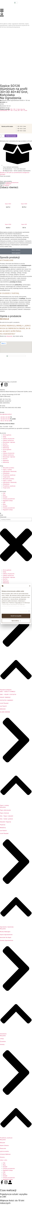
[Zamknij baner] (29, 585)
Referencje (6, 447)
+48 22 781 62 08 (5, 420)
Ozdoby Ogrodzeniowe (6, 940)
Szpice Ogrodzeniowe (6, 934)
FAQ (4, 493)
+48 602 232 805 (5, 417)
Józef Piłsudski (4, 703)
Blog (4, 495)
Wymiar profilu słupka (7, 126)
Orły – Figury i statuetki (6, 816)
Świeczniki (3, 1148)
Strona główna (3, 23)
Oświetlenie (6, 473)
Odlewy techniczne (8, 440)
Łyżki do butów (4, 1151)
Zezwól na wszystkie (16, 615)
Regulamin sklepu (8, 500)
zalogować (9, 336)
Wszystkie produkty (8, 467)
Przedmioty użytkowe (9, 475)
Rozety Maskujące (5, 931)
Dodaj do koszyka (11, 136)
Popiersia (2, 824)
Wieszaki (2, 1142)
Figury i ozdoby (7, 469)
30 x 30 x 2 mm (15, 109)
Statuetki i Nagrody (5, 822)
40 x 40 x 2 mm (12, 110)
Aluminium (8, 183)
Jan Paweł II (3, 706)
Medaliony (3, 827)
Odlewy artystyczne (8, 438)
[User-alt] (10, 1182)
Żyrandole (3, 1041)
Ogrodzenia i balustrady (18, 23)
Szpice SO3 (24, 224)
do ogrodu (6, 185)
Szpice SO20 (24, 203)
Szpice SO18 (8, 224)
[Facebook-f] (2, 385)
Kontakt (5, 497)
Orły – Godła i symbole (6, 819)
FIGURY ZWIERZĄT (5, 697)
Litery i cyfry (3, 1160)
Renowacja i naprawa (9, 442)
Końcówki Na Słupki (5, 937)
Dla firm (5, 444)
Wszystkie (3, 807)
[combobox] (16, 519)
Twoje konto (6, 477)
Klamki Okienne (4, 1145)
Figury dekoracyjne (5, 810)
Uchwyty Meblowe (5, 1154)
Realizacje (6, 446)
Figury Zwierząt (4, 813)
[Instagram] (6, 385)
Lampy (2, 1038)
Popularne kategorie (5, 689)
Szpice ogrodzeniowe (12, 182)
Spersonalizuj (15, 620)
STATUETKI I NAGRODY (6, 700)
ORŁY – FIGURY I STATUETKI (8, 694)
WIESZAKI (3, 709)
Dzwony (2, 1157)
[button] (16, 644)
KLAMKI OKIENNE (5, 712)
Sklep (9, 23)
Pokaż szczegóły (23, 611)
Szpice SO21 (8, 203)
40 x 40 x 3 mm (22, 110)
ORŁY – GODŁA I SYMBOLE (7, 691)
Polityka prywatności (9, 498)
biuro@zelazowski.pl (6, 414)
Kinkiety (2, 1044)
